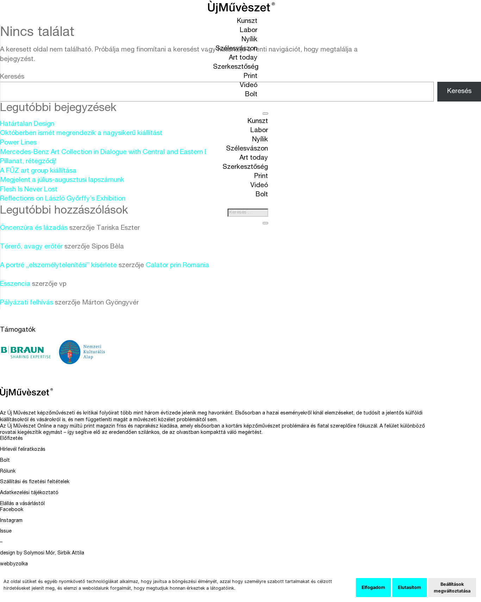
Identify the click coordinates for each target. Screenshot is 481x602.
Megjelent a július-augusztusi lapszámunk (62, 180)
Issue (6, 531)
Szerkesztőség (235, 67)
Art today (243, 58)
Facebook (11, 510)
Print (250, 76)
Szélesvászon (236, 48)
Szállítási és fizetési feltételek (34, 482)
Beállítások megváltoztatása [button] (452, 588)
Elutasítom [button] (409, 587)
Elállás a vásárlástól (22, 504)
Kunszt (247, 21)
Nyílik (249, 39)
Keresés (12, 77)
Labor (248, 30)
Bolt (251, 94)
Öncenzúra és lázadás (34, 228)
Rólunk (7, 471)
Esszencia (15, 284)
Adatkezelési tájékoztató (29, 493)
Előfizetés (11, 438)
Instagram (11, 520)
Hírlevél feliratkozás (22, 449)
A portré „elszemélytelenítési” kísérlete (58, 265)
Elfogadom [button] (373, 587)
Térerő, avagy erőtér (31, 247)
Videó (248, 85)
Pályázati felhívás (26, 303)
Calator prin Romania (177, 265)
